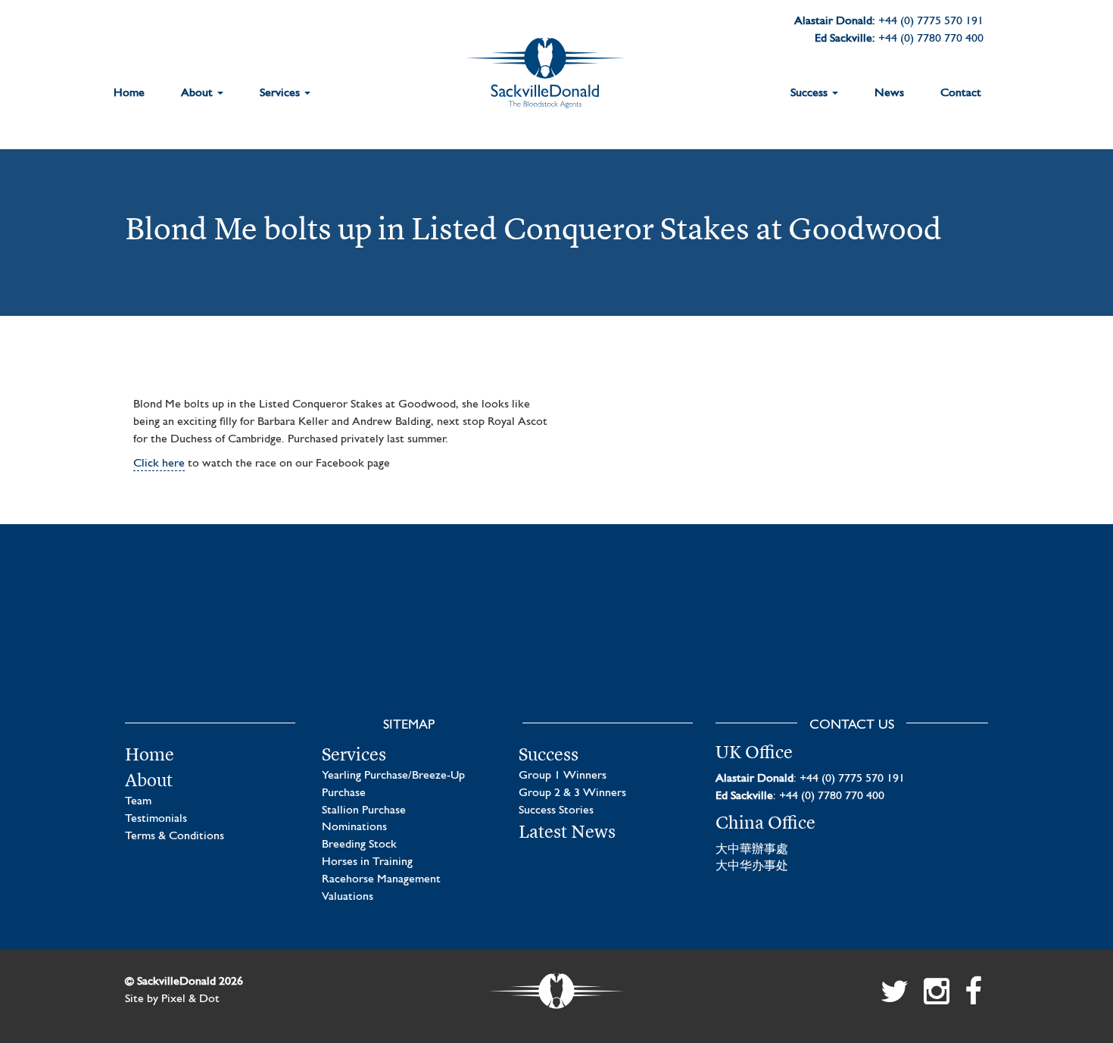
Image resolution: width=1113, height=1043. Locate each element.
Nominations (354, 827)
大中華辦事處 (752, 850)
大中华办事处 (752, 866)
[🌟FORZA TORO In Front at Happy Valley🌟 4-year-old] (891, 642)
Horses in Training (367, 862)
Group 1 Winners (562, 776)
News (889, 93)
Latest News (567, 831)
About (198, 93)
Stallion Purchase (364, 810)
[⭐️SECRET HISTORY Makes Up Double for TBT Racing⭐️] (221, 642)
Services (281, 93)
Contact (960, 93)
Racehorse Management (381, 879)
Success (810, 93)
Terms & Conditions (174, 836)
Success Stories (556, 810)
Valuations (347, 897)
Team (138, 801)
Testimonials (156, 819)
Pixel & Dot (190, 999)
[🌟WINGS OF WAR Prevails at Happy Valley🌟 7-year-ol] (668, 642)
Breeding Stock (359, 844)
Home (129, 93)
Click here (159, 463)
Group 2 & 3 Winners (572, 793)
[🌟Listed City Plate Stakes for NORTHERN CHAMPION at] (445, 642)
